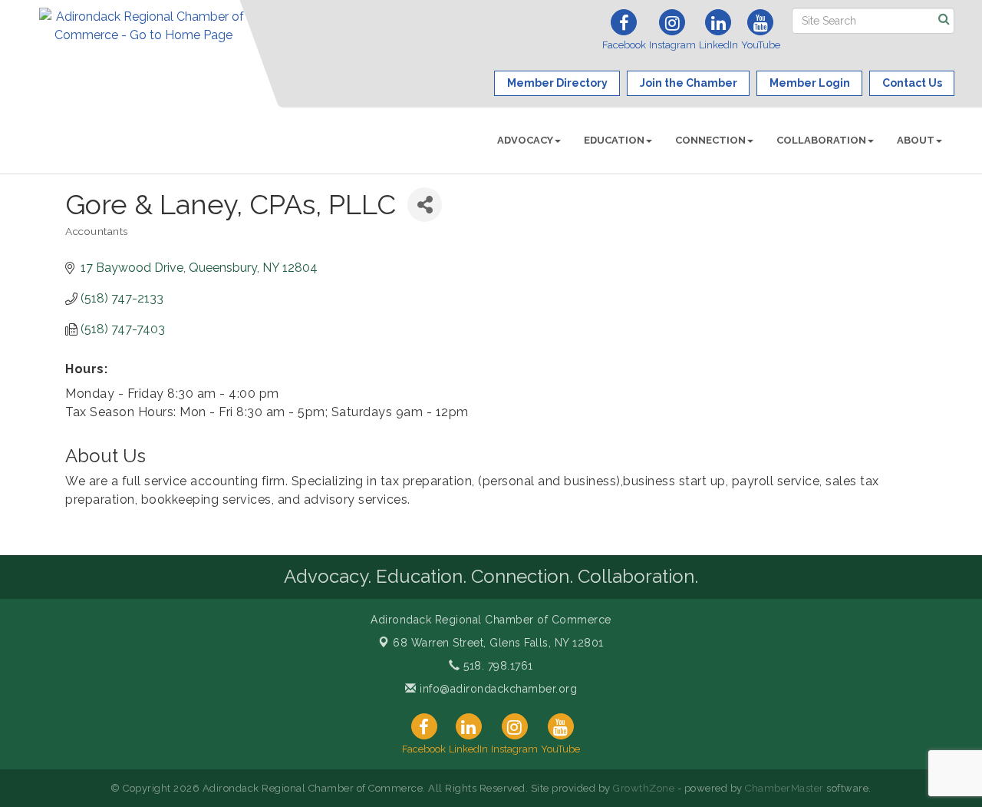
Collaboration (821, 140)
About (915, 140)
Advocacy (525, 140)
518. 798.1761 (496, 666)
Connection (710, 140)
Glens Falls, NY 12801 (498, 643)
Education (614, 140)
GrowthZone (643, 788)
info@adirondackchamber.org (497, 689)
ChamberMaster (784, 788)
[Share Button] (424, 204)
